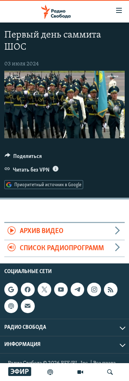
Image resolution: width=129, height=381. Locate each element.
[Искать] (110, 372)
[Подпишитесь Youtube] (61, 289)
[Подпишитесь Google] (11, 289)
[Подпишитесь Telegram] (77, 289)
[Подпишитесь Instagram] (94, 289)
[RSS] (111, 289)
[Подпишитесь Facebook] (27, 289)
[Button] (23, 158)
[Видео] (80, 372)
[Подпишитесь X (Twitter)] (44, 289)
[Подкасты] (11, 306)
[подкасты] (50, 372)
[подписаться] (27, 306)
